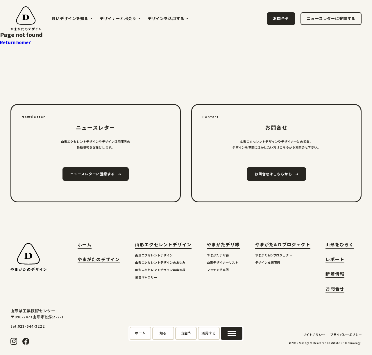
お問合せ (335, 289)
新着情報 (335, 274)
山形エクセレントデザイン (163, 245)
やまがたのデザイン (99, 260)
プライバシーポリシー (346, 335)
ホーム (85, 245)
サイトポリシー (314, 335)
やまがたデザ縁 (223, 245)
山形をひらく (340, 245)
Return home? (15, 42)
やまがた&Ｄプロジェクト (282, 245)
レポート (335, 260)
